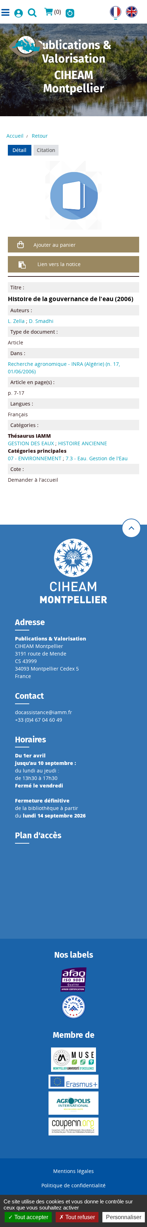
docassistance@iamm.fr (43, 712)
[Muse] (73, 1059)
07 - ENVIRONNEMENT (34, 458)
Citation (46, 150)
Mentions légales (73, 1171)
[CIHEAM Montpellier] (73, 570)
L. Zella (16, 321)
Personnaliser (123, 1217)
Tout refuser (79, 1217)
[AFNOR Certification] (73, 979)
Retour (40, 135)
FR (113, 9)
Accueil (15, 135)
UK (129, 9)
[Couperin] (73, 1126)
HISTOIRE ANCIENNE (82, 443)
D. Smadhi (41, 321)
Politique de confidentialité (73, 1185)
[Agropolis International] (73, 1103)
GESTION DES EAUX (31, 443)
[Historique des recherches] (70, 12)
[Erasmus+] (73, 1082)
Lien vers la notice (59, 264)
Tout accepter (30, 1217)
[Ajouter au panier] (21, 245)
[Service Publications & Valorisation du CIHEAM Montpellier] (26, 44)
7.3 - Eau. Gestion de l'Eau (97, 458)
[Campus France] (73, 1007)
